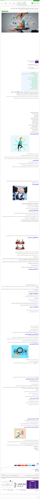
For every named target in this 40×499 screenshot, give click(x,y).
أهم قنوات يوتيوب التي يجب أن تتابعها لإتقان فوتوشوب (32, 475)
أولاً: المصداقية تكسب (34, 74)
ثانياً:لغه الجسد (35, 75)
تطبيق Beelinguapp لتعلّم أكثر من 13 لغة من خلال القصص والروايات (9, 475)
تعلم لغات (9, 3)
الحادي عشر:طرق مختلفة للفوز (33, 85)
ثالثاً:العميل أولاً (35, 76)
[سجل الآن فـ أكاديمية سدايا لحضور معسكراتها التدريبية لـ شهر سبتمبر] (37, 68)
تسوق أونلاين (5, 3)
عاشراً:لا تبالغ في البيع (34, 84)
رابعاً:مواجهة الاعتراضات (34, 78)
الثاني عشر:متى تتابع (34, 87)
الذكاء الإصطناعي (14, 3)
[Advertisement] (20, 38)
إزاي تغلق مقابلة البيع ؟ (34, 86)
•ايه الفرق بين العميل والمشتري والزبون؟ (32, 77)
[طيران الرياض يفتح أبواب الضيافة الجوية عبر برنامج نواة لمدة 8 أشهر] (37, 65)
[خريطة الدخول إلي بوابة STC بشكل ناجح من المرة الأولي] (37, 62)
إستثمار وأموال (24, 3)
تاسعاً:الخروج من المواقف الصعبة (33, 83)
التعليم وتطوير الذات (19, 3)
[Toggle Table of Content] (37, 72)
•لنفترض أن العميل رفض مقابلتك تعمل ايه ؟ (32, 79)
